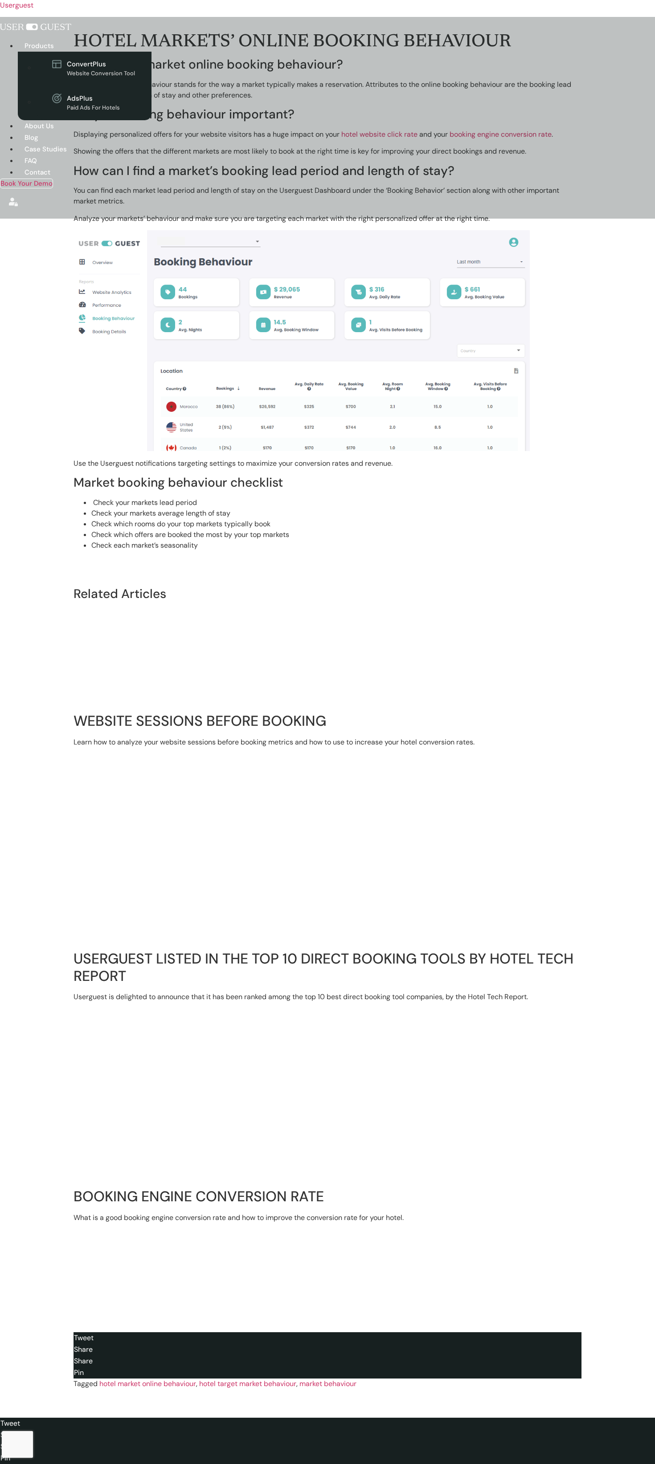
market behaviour (327, 1383)
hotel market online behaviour (147, 1383)
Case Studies (46, 149)
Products (39, 45)
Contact (37, 172)
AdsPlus (93, 102)
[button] (181, 46)
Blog (31, 137)
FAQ (31, 160)
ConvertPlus (101, 68)
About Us (39, 126)
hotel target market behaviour (247, 1383)
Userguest (16, 5)
